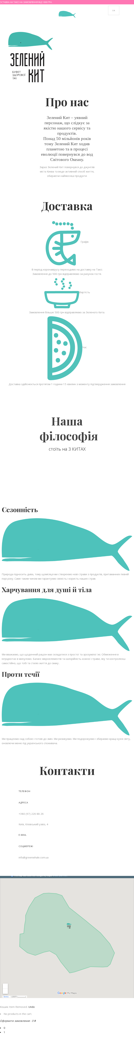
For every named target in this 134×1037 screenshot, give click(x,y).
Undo (31, 1007)
